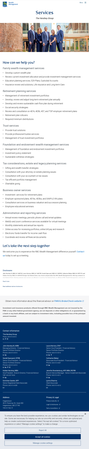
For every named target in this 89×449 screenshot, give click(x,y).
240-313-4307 (56, 363)
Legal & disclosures (52, 404)
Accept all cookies (42, 437)
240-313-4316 (56, 353)
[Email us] (4, 339)
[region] (44, 430)
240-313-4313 (56, 375)
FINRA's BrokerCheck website (68, 301)
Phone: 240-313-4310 (9, 337)
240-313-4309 (12, 385)
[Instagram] (8, 339)
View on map (7, 408)
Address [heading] (6, 397)
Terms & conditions (52, 408)
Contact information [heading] (11, 331)
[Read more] (6, 281)
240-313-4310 (12, 353)
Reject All (42, 430)
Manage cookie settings (42, 443)
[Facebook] (5, 339)
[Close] (85, 413)
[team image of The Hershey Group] (44, 37)
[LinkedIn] (6, 355)
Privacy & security (51, 401)
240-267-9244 (10, 375)
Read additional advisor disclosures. (13, 286)
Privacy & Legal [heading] (52, 397)
